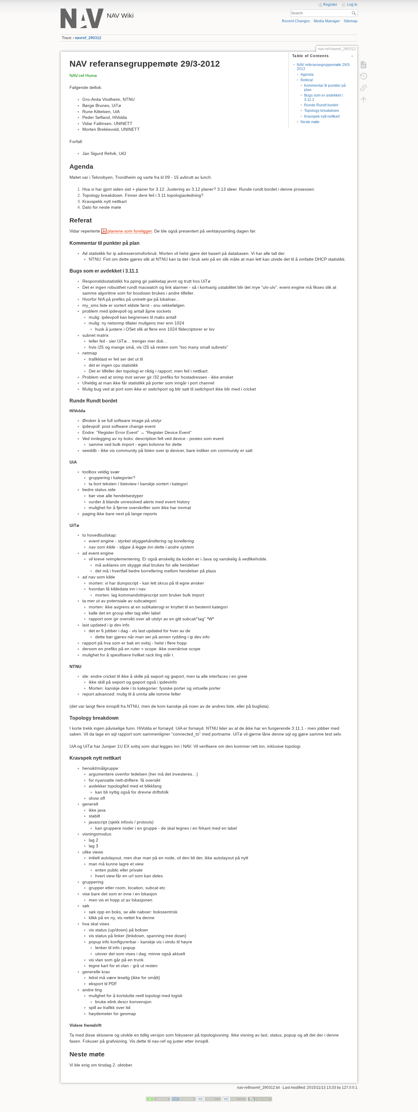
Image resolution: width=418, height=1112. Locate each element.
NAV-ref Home (83, 75)
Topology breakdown (321, 110)
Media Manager (327, 21)
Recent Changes (296, 21)
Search (354, 13)
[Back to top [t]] (363, 99)
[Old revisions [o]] (363, 76)
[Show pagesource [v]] (363, 65)
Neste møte (309, 122)
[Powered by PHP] (183, 1099)
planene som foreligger (129, 231)
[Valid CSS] (234, 1099)
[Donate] (158, 1099)
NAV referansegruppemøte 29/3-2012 (324, 67)
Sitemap (350, 21)
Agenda (307, 74)
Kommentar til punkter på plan (325, 87)
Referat (306, 80)
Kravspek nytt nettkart (322, 116)
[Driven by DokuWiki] (260, 1099)
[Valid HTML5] (209, 1099)
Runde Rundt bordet (321, 105)
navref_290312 (88, 38)
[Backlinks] (363, 88)
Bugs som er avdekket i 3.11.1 (323, 97)
